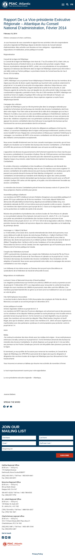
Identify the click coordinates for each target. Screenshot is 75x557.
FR (71, 4)
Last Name (43, 436)
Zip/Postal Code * (45, 442)
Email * (5, 442)
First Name (6, 436)
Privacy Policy (37, 554)
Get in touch (6, 533)
